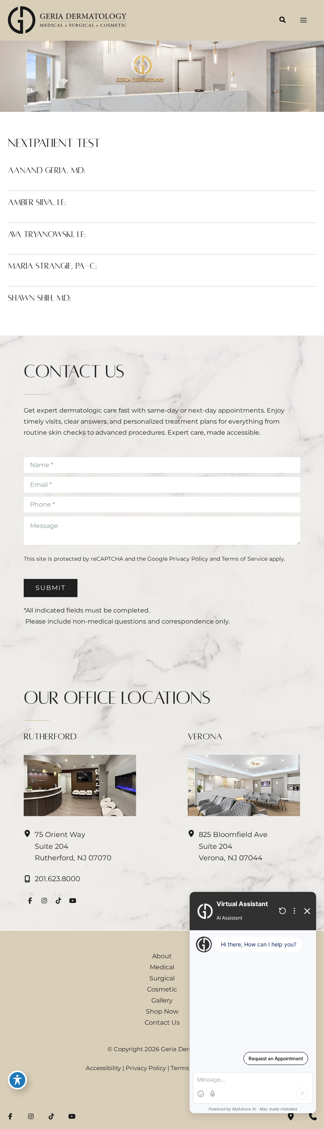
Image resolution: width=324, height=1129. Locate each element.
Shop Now (162, 1011)
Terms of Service (244, 558)
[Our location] (290, 1116)
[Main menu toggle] (303, 20)
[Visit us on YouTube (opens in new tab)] (72, 900)
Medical (162, 967)
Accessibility (103, 1068)
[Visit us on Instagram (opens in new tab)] (44, 900)
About (162, 956)
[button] (282, 21)
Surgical (162, 978)
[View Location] (29, 833)
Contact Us (162, 1022)
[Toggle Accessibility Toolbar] (17, 1080)
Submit (51, 588)
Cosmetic (162, 989)
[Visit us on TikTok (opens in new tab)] (58, 900)
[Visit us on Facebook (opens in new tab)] (30, 900)
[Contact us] (312, 1116)
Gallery (162, 1000)
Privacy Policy (188, 558)
